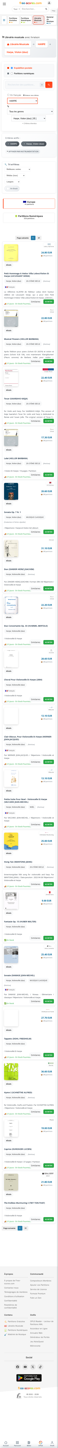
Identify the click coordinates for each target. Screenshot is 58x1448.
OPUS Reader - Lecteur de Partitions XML (41, 1322)
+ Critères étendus (29, 123)
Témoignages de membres (15, 1292)
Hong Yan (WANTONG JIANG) (18, 862)
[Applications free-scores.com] (4, 20)
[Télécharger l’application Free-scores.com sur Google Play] (29, 1378)
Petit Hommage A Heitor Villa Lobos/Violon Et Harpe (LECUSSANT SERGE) (26, 274)
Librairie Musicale (19, 44)
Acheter (48, 302)
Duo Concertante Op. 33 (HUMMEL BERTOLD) (26, 626)
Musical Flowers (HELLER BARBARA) (21, 339)
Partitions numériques (24, 73)
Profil (52, 1446)
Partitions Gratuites (16, 1321)
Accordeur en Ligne (38, 1328)
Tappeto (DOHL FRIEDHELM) (17, 1038)
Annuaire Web (36, 1333)
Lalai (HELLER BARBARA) (16, 458)
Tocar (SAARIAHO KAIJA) (16, 398)
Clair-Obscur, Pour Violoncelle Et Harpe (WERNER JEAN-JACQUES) (27, 738)
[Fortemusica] (18, 1395)
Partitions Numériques (30, 217)
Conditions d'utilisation (14, 1296)
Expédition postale (23, 68)
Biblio (29, 1446)
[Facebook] (18, 1367)
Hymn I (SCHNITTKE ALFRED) (18, 1092)
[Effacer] (42, 85)
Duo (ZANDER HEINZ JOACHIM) (19, 569)
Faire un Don (35, 1298)
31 (39, 238)
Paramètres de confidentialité (10, 1306)
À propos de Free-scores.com (12, 1282)
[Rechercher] (46, 9)
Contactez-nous (11, 1288)
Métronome (35, 1346)
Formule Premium (37, 1293)
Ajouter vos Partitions (39, 1285)
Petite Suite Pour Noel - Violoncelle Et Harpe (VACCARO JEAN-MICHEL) (25, 800)
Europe (30, 202)
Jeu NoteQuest (37, 1341)
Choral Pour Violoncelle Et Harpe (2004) (23, 679)
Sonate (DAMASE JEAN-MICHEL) (19, 975)
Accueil (6, 1446)
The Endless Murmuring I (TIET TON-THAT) (24, 1203)
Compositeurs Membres (40, 1281)
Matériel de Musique (17, 1334)
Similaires (35, 301)
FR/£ (54, 11)
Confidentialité (10, 1300)
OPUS (40, 1446)
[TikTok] (40, 1367)
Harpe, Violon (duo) (13, 281)
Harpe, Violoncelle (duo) (15, 574)
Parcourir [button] (17, 1446)
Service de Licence (38, 1289)
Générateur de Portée (40, 1337)
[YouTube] (25, 1367)
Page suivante (23, 238)
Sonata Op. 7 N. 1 (12, 512)
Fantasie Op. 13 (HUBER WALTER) (20, 921)
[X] (33, 1367)
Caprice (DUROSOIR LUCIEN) (18, 1149)
